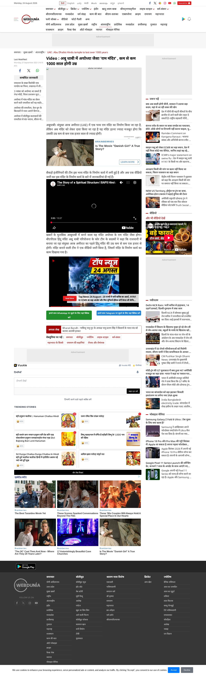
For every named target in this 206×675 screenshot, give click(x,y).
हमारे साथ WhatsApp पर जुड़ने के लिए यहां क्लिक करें (69, 315)
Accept (174, 670)
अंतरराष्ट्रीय (105, 24)
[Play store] (183, 19)
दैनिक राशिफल (169, 582)
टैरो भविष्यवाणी (170, 610)
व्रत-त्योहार (110, 610)
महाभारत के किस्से (55, 342)
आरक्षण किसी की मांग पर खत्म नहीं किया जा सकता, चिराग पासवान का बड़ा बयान (166, 170)
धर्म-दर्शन (110, 614)
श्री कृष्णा (110, 596)
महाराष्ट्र (163, 24)
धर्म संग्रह (81, 14)
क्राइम (138, 14)
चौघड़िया (167, 619)
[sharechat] (160, 3)
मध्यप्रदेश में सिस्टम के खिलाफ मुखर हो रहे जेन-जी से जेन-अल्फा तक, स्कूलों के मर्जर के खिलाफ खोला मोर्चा (169, 328)
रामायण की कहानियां (75, 342)
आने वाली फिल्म (82, 614)
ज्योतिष (85, 9)
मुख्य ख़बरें (83, 24)
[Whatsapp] (175, 3)
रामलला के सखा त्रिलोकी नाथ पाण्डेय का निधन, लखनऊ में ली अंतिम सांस (27, 84)
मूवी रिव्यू (79, 596)
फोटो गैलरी (76, 19)
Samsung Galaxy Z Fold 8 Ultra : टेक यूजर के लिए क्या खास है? (168, 421)
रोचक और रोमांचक (96, 342)
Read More (69, 298)
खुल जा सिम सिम (82, 610)
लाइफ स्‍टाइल (146, 9)
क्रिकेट (74, 9)
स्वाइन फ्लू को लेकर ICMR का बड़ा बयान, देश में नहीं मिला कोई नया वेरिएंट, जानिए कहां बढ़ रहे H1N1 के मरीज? (167, 149)
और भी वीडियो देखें (155, 218)
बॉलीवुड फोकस (82, 619)
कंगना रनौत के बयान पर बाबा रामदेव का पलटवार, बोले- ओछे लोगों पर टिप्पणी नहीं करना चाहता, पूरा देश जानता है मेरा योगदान (168, 127)
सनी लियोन (80, 628)
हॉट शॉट (79, 586)
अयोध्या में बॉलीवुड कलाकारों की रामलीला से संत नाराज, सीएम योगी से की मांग (28, 117)
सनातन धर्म (111, 591)
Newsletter (183, 3)
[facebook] (150, 3)
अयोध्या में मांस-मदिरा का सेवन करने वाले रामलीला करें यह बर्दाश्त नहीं (28, 101)
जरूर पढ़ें (154, 99)
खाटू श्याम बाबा (109, 9)
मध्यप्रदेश (69, 14)
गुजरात (153, 24)
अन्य (87, 19)
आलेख (78, 600)
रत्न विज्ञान (168, 633)
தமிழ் (79, 3)
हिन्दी (62, 3)
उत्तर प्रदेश (69, 24)
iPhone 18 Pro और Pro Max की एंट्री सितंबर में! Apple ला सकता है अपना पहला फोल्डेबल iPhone (167, 443)
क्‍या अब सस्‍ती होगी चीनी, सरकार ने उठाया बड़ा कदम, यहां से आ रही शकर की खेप (167, 105)
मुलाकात (79, 638)
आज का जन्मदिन (170, 586)
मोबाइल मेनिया (113, 29)
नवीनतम (154, 300)
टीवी (77, 633)
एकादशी (110, 582)
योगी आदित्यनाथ (53, 24)
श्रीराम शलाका (111, 14)
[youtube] (170, 3)
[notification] (189, 19)
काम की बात (95, 14)
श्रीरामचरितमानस (54, 14)
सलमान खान (81, 624)
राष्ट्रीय (94, 24)
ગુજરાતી (120, 3)
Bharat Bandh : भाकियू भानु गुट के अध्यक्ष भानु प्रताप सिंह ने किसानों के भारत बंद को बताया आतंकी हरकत (100, 329)
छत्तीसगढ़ (142, 24)
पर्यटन (78, 605)
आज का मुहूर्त (169, 591)
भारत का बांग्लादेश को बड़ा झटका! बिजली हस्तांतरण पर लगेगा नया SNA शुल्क (165, 393)
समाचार (49, 9)
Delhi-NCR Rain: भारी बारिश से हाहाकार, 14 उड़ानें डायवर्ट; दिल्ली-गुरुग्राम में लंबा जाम (167, 307)
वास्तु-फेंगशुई (168, 605)
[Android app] (26, 567)
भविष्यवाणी (111, 586)
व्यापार (99, 29)
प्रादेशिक (118, 24)
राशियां (166, 596)
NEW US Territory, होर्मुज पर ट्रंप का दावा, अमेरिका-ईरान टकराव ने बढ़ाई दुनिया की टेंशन (166, 192)
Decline (187, 670)
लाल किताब (168, 600)
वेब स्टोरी (79, 591)
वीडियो (64, 19)
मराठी (86, 3)
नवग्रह (166, 628)
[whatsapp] (37, 70)
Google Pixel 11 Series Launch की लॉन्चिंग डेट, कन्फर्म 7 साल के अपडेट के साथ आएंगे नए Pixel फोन (168, 464)
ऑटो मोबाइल (86, 29)
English (70, 3)
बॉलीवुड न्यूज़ (81, 582)
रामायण (148, 14)
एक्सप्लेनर (126, 14)
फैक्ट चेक (71, 29)
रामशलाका (168, 614)
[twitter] (155, 3)
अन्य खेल (147, 582)
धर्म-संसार (161, 9)
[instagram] (165, 3)
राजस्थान (50, 29)
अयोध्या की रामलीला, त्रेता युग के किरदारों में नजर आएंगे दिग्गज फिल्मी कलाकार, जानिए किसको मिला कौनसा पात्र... (28, 109)
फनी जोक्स (51, 19)
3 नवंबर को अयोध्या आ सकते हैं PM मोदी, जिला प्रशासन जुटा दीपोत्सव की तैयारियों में (27, 92)
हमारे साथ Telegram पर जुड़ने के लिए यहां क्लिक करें (119, 313)
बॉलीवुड (61, 9)
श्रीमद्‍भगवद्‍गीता (128, 9)
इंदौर (96, 9)
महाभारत (159, 14)
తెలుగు (94, 3)
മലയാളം (103, 3)
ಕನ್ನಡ (112, 3)
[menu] (17, 19)
